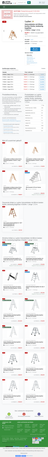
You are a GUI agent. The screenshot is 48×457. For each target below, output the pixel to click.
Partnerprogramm (23, 438)
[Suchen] (29, 2)
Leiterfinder (12, 439)
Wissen (7, 438)
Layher (31, 39)
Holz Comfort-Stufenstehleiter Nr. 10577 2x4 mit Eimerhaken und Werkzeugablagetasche (32, 59)
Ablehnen (23, 455)
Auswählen (42, 76)
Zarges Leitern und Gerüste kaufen (42, 430)
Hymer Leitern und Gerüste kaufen (35, 430)
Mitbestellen (29, 55)
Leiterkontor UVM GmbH (10, 442)
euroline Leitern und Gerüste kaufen (20, 430)
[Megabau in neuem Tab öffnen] (13, 3)
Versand (4, 438)
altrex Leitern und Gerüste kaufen (19, 426)
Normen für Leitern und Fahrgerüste (9, 119)
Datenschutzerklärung (19, 439)
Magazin (11, 438)
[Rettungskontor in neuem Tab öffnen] (15, 3)
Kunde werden (7, 429)
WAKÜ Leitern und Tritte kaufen (42, 426)
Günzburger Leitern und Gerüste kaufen (28, 426)
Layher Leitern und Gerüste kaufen (35, 426)
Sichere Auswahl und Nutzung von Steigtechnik (11, 120)
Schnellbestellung (5, 439)
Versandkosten (43, 434)
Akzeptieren (18, 455)
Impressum (4, 441)
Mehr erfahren (30, 455)
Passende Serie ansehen (8, 125)
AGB (25, 439)
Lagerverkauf (16, 438)
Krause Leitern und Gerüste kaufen (27, 430)
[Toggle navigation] (4, 7)
